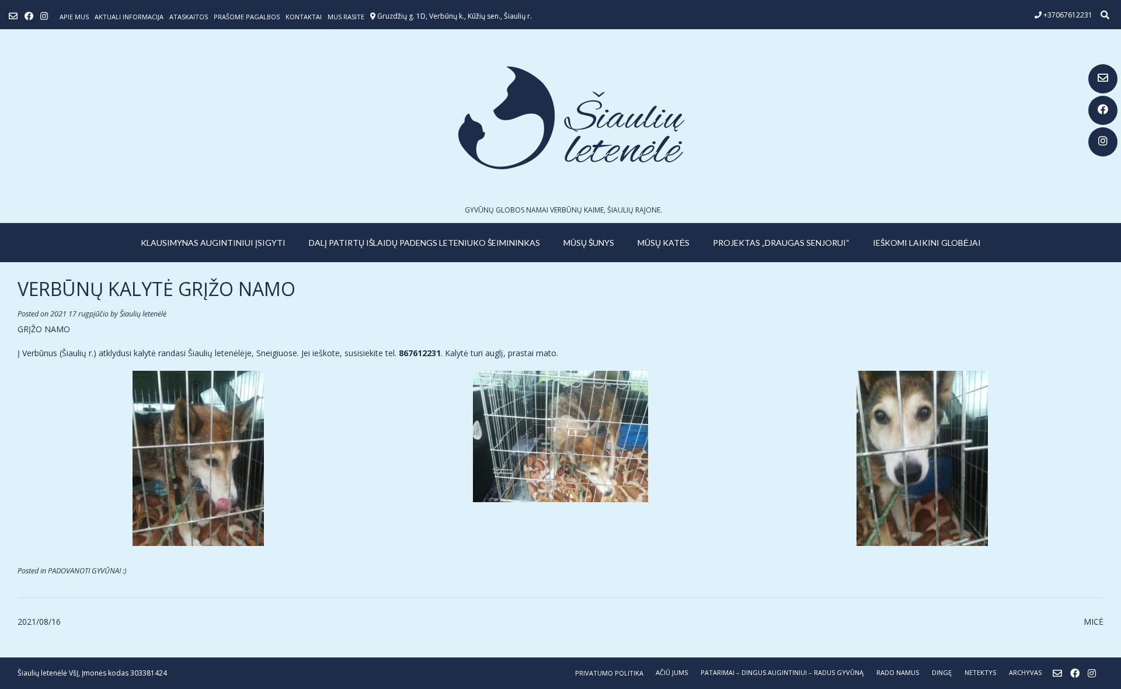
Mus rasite (346, 16)
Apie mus (74, 16)
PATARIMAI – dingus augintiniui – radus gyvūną (782, 672)
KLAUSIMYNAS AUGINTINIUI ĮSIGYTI (213, 243)
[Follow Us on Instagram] (1102, 141)
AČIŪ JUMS (672, 672)
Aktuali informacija (129, 16)
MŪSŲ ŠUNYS (588, 243)
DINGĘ (942, 672)
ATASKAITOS (188, 16)
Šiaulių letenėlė (143, 314)
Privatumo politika (609, 673)
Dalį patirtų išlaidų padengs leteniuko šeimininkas (424, 243)
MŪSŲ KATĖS (664, 243)
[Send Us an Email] (1102, 78)
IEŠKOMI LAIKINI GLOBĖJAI (927, 243)
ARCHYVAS (1025, 672)
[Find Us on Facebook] (1102, 110)
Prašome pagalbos (247, 16)
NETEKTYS (980, 672)
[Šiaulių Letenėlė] (560, 117)
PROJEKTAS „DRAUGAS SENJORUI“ (781, 243)
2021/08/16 (39, 621)
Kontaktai (304, 16)
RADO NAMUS (897, 672)
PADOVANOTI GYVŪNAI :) (87, 571)
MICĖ (1093, 621)
